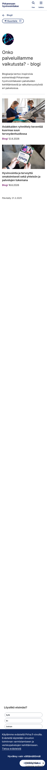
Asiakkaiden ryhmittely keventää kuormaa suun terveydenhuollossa (22, 130)
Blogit (10, 15)
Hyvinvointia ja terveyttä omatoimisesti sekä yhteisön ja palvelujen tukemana (21, 176)
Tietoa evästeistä (11, 748)
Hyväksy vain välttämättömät (24, 756)
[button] (23, 715)
